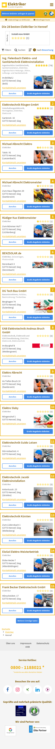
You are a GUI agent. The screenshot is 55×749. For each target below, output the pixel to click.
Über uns (10, 643)
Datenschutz (43, 643)
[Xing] (27, 689)
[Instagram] (17, 689)
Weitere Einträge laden (27, 620)
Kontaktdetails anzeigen (14, 87)
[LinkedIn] (37, 689)
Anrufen (12, 93)
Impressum (26, 643)
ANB (27, 646)
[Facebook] (7, 689)
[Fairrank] (47, 689)
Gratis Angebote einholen (38, 93)
